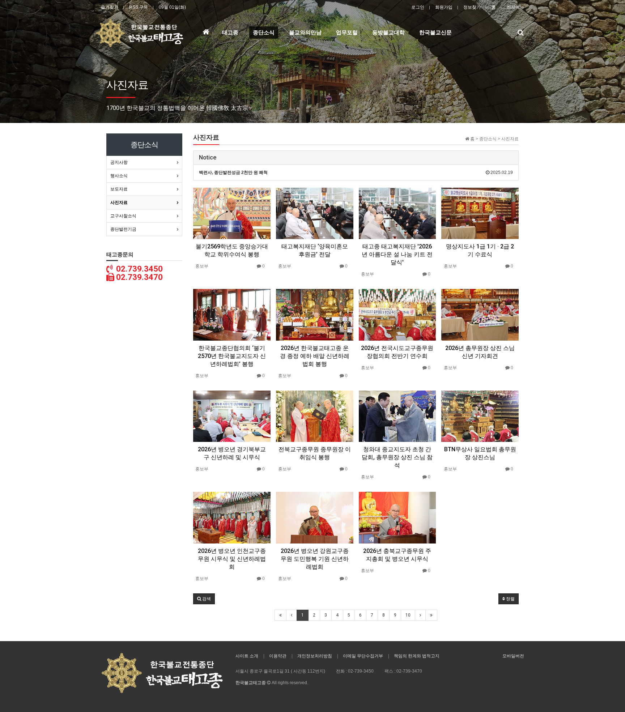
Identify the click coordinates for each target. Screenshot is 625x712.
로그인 (417, 7)
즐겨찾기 (109, 7)
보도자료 (119, 189)
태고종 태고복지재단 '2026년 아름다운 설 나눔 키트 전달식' (397, 254)
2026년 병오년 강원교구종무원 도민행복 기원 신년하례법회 (315, 558)
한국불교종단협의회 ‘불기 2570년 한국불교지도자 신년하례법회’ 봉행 (232, 356)
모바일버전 (513, 655)
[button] (204, 598)
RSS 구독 (138, 7)
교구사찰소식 (123, 215)
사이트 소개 (246, 655)
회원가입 (443, 7)
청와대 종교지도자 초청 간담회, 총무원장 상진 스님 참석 (397, 457)
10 (408, 615)
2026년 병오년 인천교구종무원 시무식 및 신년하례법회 (232, 558)
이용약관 (277, 655)
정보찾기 (472, 7)
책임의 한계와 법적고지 (416, 655)
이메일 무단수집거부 (363, 655)
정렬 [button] (510, 598)
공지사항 (119, 162)
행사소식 (119, 175)
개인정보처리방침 (314, 655)
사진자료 (119, 202)
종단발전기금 (123, 229)
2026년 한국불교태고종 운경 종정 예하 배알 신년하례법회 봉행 (314, 356)
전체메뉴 (515, 7)
